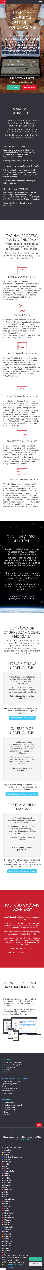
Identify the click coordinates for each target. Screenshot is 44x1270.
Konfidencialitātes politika (13, 1065)
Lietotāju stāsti (9, 1107)
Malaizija (7, 1220)
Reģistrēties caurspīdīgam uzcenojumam (22, 794)
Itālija (6, 1192)
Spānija (7, 1250)
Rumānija (7, 1236)
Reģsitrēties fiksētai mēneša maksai (22, 871)
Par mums (7, 1114)
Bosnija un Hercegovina (13, 1157)
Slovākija (7, 1243)
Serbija (6, 1239)
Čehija (6, 1164)
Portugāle (8, 1234)
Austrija (7, 1152)
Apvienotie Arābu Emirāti (13, 1148)
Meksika (7, 1225)
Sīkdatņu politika (10, 1067)
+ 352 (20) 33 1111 (15, 1081)
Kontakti (7, 1072)
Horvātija (7, 1183)
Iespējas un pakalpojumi (13, 1105)
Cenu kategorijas (10, 1110)
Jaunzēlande (9, 1199)
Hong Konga (8, 1180)
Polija (6, 1232)
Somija (6, 1248)
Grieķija (7, 1178)
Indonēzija (8, 1190)
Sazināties (13, 87)
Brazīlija (7, 1159)
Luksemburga (9, 1218)
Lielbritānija (8, 1213)
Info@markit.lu (13, 1084)
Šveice (6, 1253)
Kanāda (7, 1201)
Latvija (6, 1211)
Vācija (6, 1262)
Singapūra (8, 1241)
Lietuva (7, 1215)
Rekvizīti (7, 1069)
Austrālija (7, 1150)
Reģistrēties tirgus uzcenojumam (22, 718)
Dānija (6, 1169)
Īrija (5, 1197)
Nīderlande (8, 1227)
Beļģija (6, 1155)
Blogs (6, 1112)
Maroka (7, 1222)
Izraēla (6, 1194)
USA (6, 1260)
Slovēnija (7, 1246)
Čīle (5, 1166)
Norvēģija (8, 1229)
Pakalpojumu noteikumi (12, 1062)
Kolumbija (7, 1206)
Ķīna (6, 1208)
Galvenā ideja (9, 1103)
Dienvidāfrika (9, 1171)
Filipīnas (7, 1173)
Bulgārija (7, 1162)
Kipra (6, 1204)
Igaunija (7, 1185)
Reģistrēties (29, 87)
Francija (7, 1176)
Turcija (6, 1255)
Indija (6, 1187)
